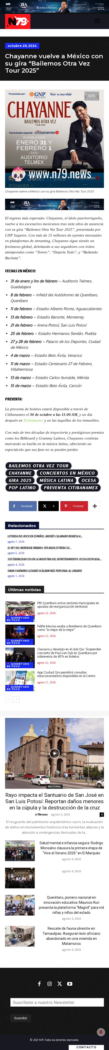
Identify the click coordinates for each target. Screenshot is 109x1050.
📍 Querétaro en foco (18, 618)
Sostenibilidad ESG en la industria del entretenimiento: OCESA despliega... (55, 559)
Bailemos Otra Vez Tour (38, 465)
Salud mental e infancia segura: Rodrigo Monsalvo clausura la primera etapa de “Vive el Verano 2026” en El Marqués (71, 848)
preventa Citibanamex (71, 487)
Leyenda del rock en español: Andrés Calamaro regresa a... (45, 536)
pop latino (22, 487)
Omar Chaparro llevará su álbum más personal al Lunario (45, 571)
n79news (41, 814)
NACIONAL (54, 786)
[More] (94, 506)
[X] (60, 984)
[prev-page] (8, 699)
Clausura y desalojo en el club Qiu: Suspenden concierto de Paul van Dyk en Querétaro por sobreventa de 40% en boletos (69, 652)
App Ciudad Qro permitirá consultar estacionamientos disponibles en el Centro (66, 674)
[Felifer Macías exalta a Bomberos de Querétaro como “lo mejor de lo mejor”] (20, 635)
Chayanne (20, 473)
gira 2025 (20, 480)
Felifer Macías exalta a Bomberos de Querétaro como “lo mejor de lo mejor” (69, 628)
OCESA (88, 480)
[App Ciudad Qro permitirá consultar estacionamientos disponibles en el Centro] (20, 681)
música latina (56, 480)
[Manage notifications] (101, 1032)
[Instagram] (49, 984)
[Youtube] (70, 984)
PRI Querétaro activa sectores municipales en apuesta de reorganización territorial (68, 604)
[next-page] (16, 699)
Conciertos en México (67, 473)
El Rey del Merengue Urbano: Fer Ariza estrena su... (39, 548)
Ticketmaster (33, 420)
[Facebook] (39, 984)
